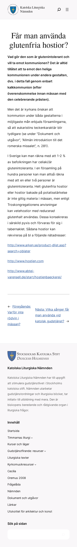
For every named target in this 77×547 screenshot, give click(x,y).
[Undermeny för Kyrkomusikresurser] (35, 464)
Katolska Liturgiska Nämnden (32, 9)
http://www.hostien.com (26, 261)
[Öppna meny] (67, 9)
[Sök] (59, 9)
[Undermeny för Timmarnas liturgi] (32, 438)
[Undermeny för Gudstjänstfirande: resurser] (45, 451)
